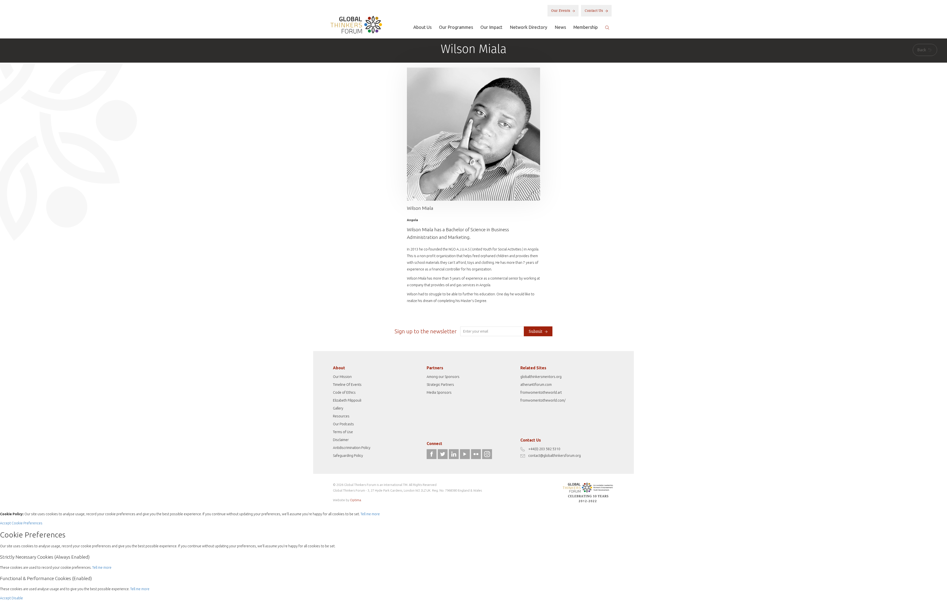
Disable (17, 598)
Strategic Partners (440, 385)
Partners (435, 368)
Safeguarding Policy (348, 456)
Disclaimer (341, 440)
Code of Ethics (344, 392)
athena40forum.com (536, 385)
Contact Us (594, 11)
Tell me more (370, 514)
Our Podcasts (343, 424)
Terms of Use (343, 432)
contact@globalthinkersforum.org (554, 456)
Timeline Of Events (347, 385)
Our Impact (491, 27)
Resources (341, 416)
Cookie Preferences (27, 523)
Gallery (338, 408)
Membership (585, 27)
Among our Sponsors (443, 377)
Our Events (561, 11)
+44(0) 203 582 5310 (544, 449)
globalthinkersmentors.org (541, 377)
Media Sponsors (439, 392)
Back (922, 50)
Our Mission (342, 377)
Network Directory (528, 27)
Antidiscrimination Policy (351, 448)
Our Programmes (456, 27)
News (560, 27)
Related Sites (533, 368)
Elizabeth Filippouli (347, 400)
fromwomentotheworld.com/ (542, 400)
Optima (355, 500)
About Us (422, 27)
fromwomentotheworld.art (541, 392)
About (339, 368)
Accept (5, 523)
